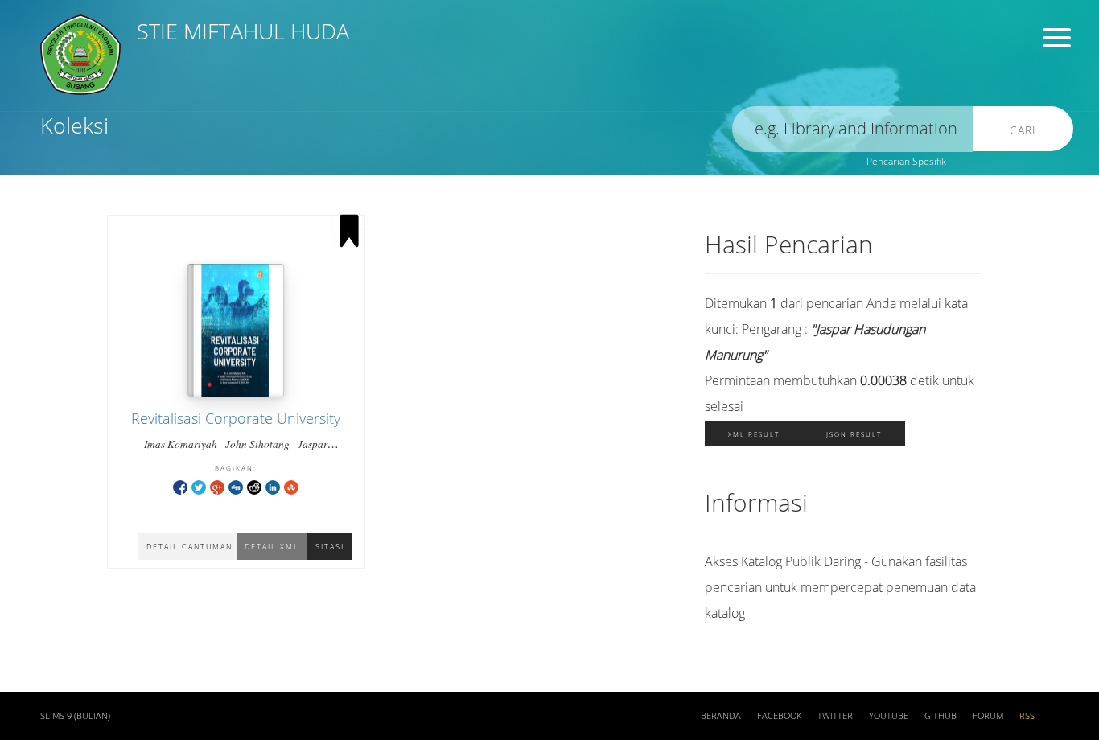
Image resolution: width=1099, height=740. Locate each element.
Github (940, 716)
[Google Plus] (217, 486)
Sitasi (329, 546)
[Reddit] (254, 486)
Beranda (721, 716)
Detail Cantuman (189, 546)
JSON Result (854, 434)
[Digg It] (235, 486)
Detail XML (272, 546)
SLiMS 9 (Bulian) (75, 716)
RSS (1027, 716)
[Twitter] (198, 486)
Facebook (779, 716)
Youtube (888, 716)
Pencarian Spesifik (906, 161)
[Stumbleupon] (291, 486)
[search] (852, 129)
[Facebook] (180, 486)
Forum (988, 716)
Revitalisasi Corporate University (235, 418)
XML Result (754, 434)
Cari (1023, 130)
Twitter (835, 716)
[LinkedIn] (272, 486)
